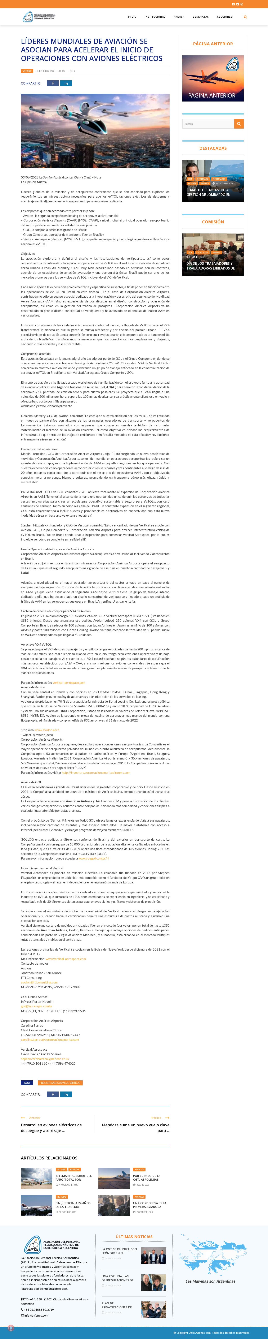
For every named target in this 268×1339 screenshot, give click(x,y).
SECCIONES (224, 16)
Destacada (202, 179)
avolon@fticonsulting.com (39, 982)
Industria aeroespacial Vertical (60, 1082)
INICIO (132, 16)
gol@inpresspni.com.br (36, 1006)
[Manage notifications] (11, 1328)
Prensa (205, 183)
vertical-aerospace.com (69, 682)
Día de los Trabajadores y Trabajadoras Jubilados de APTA (211, 268)
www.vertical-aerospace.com (66, 959)
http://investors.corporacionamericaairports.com (96, 772)
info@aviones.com (36, 1315)
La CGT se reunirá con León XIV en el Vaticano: (119, 1253)
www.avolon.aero (47, 730)
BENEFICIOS (201, 16)
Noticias (27, 71)
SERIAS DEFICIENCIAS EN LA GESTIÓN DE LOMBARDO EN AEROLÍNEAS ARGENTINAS (209, 195)
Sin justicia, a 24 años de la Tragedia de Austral (73, 1207)
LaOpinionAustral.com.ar (56, 177)
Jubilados (202, 252)
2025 (190, 179)
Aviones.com (203, 1333)
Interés (61, 1169)
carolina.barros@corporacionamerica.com (50, 1039)
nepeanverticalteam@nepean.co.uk (45, 1059)
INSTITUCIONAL (155, 16)
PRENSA (179, 16)
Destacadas (219, 179)
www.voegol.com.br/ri (94, 858)
